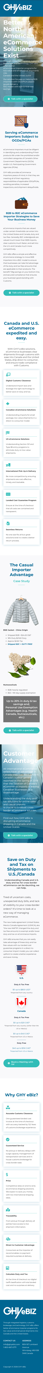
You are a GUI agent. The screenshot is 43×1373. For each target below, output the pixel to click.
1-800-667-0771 (9, 1347)
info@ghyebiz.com (11, 1344)
